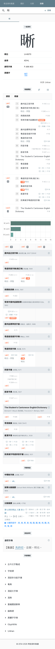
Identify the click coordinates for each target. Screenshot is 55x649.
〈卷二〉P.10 (45, 171)
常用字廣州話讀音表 (29, 120)
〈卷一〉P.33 (45, 168)
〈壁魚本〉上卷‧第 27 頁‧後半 (39, 509)
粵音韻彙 (24, 164)
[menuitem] (27, 564)
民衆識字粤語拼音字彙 (30, 200)
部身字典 (24, 152)
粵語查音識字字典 (28, 134)
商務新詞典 (25, 116)
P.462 (48, 497)
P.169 (48, 200)
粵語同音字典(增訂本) (30, 108)
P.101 (46, 123)
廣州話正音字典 (27, 104)
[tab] (9, 19)
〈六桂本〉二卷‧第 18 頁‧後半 (39, 513)
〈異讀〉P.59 (45, 126)
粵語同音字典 (26, 138)
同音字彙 (24, 146)
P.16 (48, 189)
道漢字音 (24, 168)
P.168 (48, 481)
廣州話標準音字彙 (28, 129)
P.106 (48, 141)
